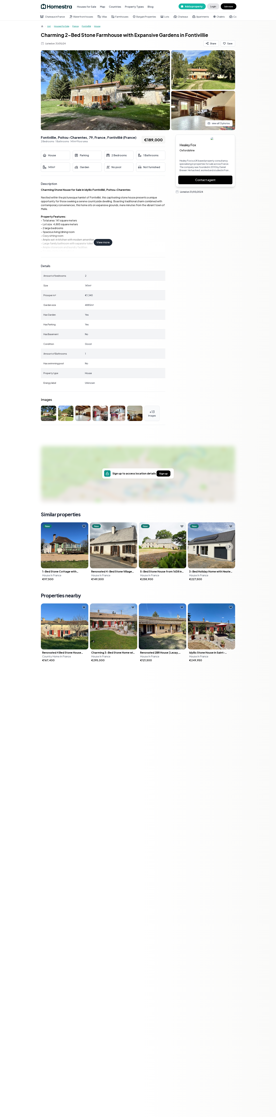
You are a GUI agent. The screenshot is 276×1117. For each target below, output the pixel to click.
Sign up (163, 473)
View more (103, 242)
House (97, 26)
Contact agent (205, 180)
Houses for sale (61, 26)
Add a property (194, 6)
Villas (104, 16)
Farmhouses (121, 16)
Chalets (221, 16)
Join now (228, 6)
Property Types (134, 6)
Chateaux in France (55, 16)
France (75, 26)
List (49, 26)
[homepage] (42, 26)
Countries (115, 6)
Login (213, 6)
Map (102, 6)
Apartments (202, 16)
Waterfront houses (83, 16)
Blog (150, 6)
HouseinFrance (51, 575)
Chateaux (183, 16)
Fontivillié (86, 26)
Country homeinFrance (56, 656)
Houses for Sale (86, 6)
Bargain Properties (146, 16)
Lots (166, 16)
